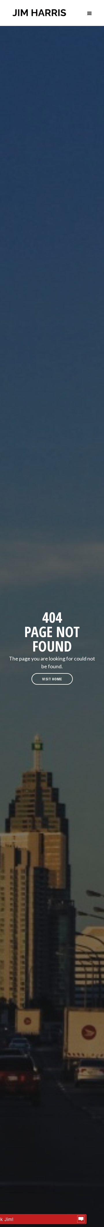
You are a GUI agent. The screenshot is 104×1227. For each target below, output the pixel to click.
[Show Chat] (81, 1219)
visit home (52, 679)
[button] (89, 13)
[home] (39, 13)
